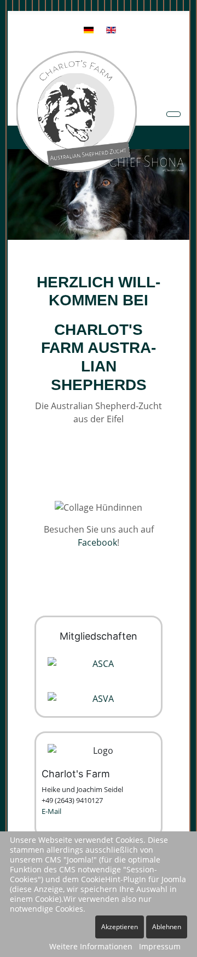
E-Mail (51, 811)
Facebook (97, 542)
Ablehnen (166, 926)
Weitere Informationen (90, 946)
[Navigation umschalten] (173, 114)
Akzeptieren (119, 926)
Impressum (160, 946)
